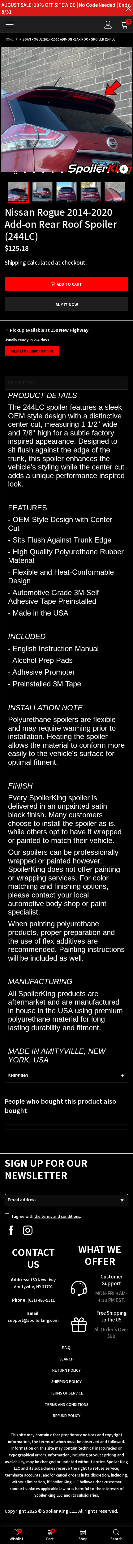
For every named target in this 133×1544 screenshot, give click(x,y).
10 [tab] (99, 172)
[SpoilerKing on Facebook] (11, 1230)
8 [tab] (80, 172)
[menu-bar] (12, 24)
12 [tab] (117, 172)
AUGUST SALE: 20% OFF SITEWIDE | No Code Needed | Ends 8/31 (66, 8)
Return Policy (66, 1370)
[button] (3, 192)
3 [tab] (34, 172)
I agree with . (46, 1216)
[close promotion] (128, 8)
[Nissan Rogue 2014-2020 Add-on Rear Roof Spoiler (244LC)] (66, 112)
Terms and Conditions (66, 1404)
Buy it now (66, 304)
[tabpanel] (66, 112)
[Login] (108, 24)
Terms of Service (66, 1392)
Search (66, 1358)
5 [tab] (52, 172)
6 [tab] (62, 172)
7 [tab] (71, 172)
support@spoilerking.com (33, 1320)
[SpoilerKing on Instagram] (27, 1230)
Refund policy (66, 1415)
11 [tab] (108, 172)
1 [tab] (15, 172)
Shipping (15, 262)
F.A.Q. (66, 1347)
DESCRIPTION (22, 382)
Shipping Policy (66, 1381)
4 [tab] (43, 172)
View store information (32, 351)
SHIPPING (18, 1075)
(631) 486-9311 (41, 1300)
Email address (22, 1199)
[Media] (123, 169)
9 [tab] (90, 172)
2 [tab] (25, 172)
